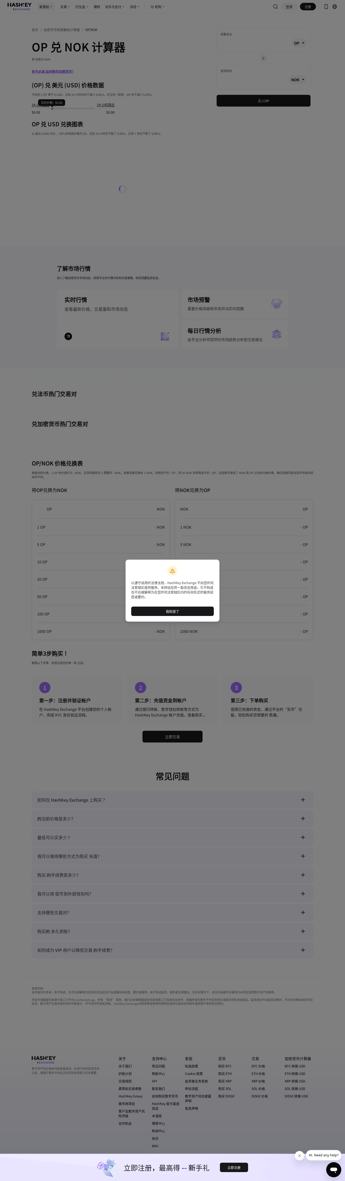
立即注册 (234, 1167)
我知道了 (172, 611)
